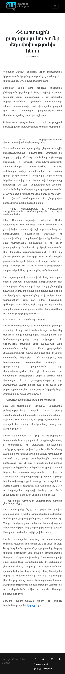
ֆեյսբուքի (30, 605)
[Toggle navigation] (55, 6)
